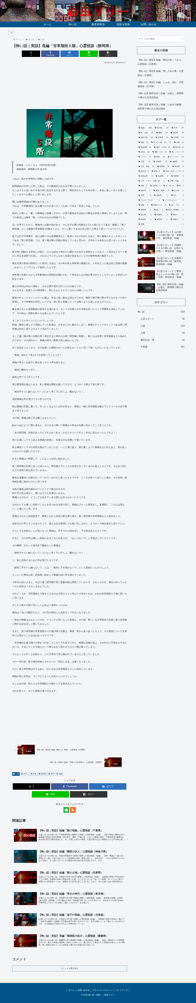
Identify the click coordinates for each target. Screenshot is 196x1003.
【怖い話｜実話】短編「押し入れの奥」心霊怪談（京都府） (161, 73)
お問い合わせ (83, 990)
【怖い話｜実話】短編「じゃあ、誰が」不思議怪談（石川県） (161, 84)
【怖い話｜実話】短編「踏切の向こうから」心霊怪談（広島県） (161, 62)
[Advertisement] (69, 86)
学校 (34, 774)
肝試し (26, 774)
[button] (108, 53)
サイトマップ (122, 990)
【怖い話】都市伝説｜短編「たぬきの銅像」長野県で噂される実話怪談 (161, 106)
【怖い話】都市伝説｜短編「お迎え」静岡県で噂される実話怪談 (161, 95)
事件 (52, 774)
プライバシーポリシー (103, 990)
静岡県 (43, 774)
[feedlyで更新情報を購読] (66, 810)
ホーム (71, 990)
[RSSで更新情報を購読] (73, 810)
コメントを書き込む (70, 968)
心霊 (17, 774)
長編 (60, 774)
